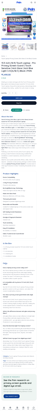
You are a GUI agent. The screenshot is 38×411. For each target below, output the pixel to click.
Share (6, 110)
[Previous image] (4, 24)
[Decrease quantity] (10, 93)
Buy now (19, 103)
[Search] (31, 2)
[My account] (35, 2)
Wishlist (27, 110)
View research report (11, 396)
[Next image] (33, 24)
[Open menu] (2, 2)
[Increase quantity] (16, 93)
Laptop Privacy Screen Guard (15, 164)
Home (3, 56)
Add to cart (19, 98)
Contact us (18, 110)
